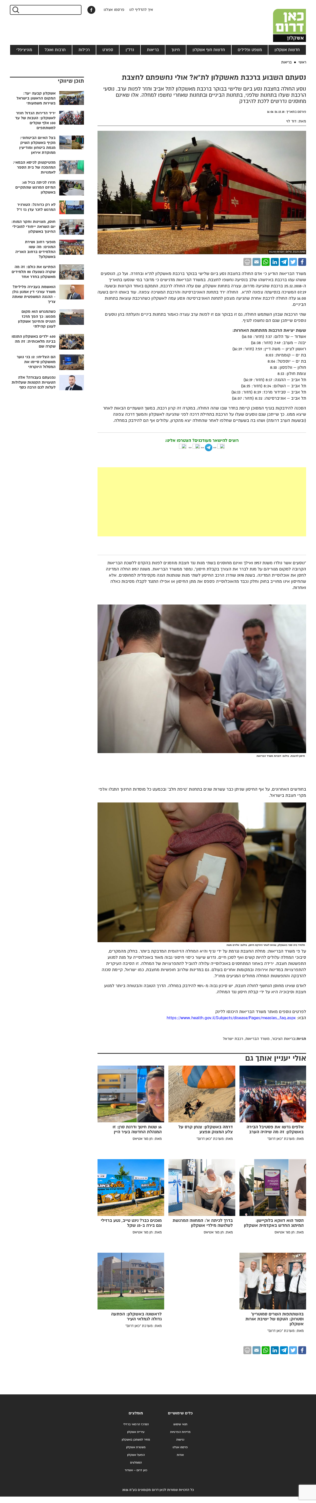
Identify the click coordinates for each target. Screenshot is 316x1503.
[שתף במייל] (256, 262)
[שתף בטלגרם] (284, 262)
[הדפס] (247, 262)
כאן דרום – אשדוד (136, 1470)
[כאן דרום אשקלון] (281, 21)
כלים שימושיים (180, 1413)
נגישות (180, 1439)
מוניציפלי (24, 50)
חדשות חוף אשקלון (209, 50)
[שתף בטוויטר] (293, 262)
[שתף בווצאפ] (266, 262)
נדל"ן (130, 50)
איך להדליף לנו (141, 9)
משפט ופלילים (250, 50)
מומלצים (136, 1413)
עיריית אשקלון (135, 1432)
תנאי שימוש (180, 1424)
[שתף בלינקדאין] (275, 262)
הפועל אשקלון (136, 1455)
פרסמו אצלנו (114, 9)
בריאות (153, 50)
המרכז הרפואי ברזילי (136, 1424)
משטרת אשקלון (135, 1447)
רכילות (84, 50)
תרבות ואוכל (55, 50)
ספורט (107, 50)
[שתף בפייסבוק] (91, 10)
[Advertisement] (164, 501)
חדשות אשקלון (287, 50)
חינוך (175, 50)
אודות (180, 1455)
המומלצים (136, 1462)
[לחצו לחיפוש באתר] (15, 10)
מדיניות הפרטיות (180, 1432)
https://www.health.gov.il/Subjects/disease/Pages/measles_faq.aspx (231, 1018)
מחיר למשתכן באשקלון (136, 1439)
